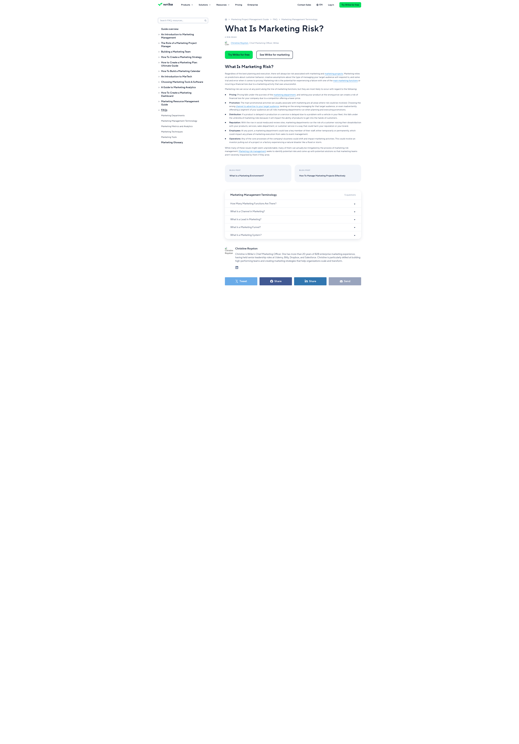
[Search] (205, 20)
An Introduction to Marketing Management (177, 36)
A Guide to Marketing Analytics (178, 87)
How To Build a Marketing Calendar (180, 71)
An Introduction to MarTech (176, 76)
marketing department (285, 94)
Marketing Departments (173, 115)
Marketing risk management (252, 151)
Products (185, 5)
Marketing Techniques (172, 131)
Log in (331, 5)
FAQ (275, 19)
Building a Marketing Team (176, 51)
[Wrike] (166, 5)
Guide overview (170, 29)
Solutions (203, 5)
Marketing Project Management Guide (250, 19)
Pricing (238, 5)
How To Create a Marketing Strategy (181, 57)
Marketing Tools (169, 137)
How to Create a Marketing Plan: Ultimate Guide (179, 64)
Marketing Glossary (172, 142)
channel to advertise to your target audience (257, 106)
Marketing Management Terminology (179, 121)
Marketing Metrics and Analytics (177, 126)
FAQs (164, 110)
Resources (221, 5)
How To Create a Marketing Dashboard (176, 94)
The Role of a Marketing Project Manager (179, 45)
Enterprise (252, 5)
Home (226, 19)
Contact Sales (304, 5)
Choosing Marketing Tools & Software (182, 82)
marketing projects (334, 73)
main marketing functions (345, 80)
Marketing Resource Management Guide (180, 103)
